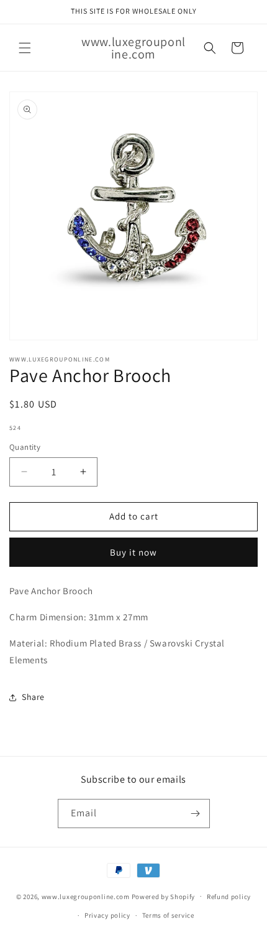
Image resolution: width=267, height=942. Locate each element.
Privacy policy (107, 915)
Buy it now (133, 552)
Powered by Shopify (164, 896)
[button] (24, 48)
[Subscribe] (195, 813)
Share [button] (33, 696)
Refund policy (229, 896)
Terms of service (168, 915)
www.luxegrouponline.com (86, 896)
